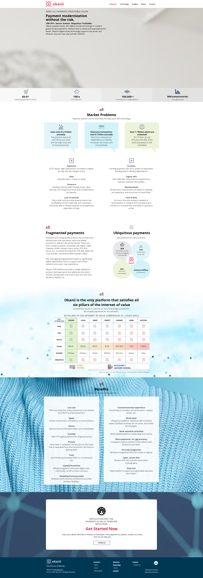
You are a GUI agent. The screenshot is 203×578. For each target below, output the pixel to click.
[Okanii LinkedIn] (156, 563)
